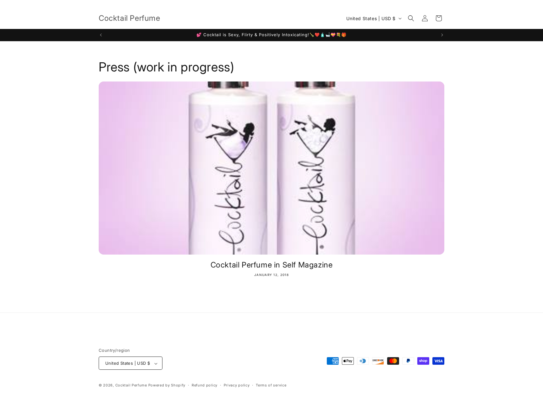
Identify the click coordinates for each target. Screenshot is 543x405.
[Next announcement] (442, 35)
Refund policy (204, 385)
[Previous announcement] (101, 35)
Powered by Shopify (167, 385)
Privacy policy (237, 385)
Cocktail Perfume (131, 385)
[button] (411, 18)
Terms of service (271, 385)
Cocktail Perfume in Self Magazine (272, 264)
